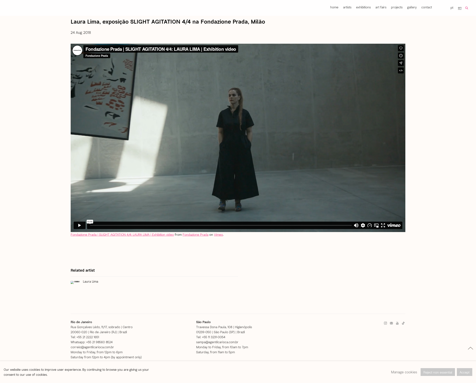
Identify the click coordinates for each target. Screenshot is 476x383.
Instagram (385, 323)
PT (452, 7)
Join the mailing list (391, 323)
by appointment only (126, 357)
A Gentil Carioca (14, 8)
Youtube (397, 323)
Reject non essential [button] (437, 372)
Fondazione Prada (195, 234)
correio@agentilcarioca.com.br (92, 347)
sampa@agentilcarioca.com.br (217, 342)
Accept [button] (464, 372)
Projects (397, 7)
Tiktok (403, 323)
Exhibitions (363, 7)
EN (460, 7)
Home (334, 7)
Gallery (412, 7)
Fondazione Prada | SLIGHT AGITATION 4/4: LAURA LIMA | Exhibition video (122, 234)
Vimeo (218, 234)
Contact (426, 7)
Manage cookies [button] (404, 372)
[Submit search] (467, 7)
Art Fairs (380, 7)
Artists (347, 7)
